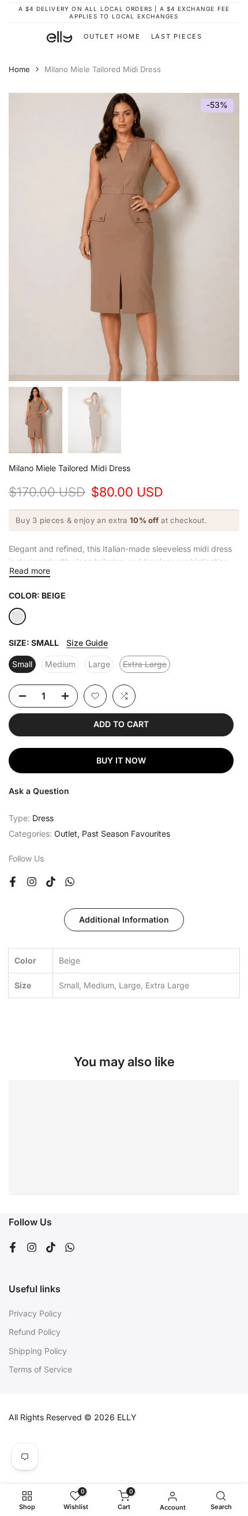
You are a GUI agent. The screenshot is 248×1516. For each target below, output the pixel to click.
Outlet (65, 833)
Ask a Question (39, 791)
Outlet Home (112, 36)
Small (22, 664)
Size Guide (87, 643)
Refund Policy (35, 1332)
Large (99, 664)
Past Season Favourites (126, 833)
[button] (95, 696)
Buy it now (121, 760)
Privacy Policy (35, 1313)
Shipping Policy (38, 1351)
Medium (60, 664)
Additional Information (124, 919)
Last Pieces (176, 36)
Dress (43, 818)
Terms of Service (40, 1369)
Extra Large (146, 666)
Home (19, 69)
